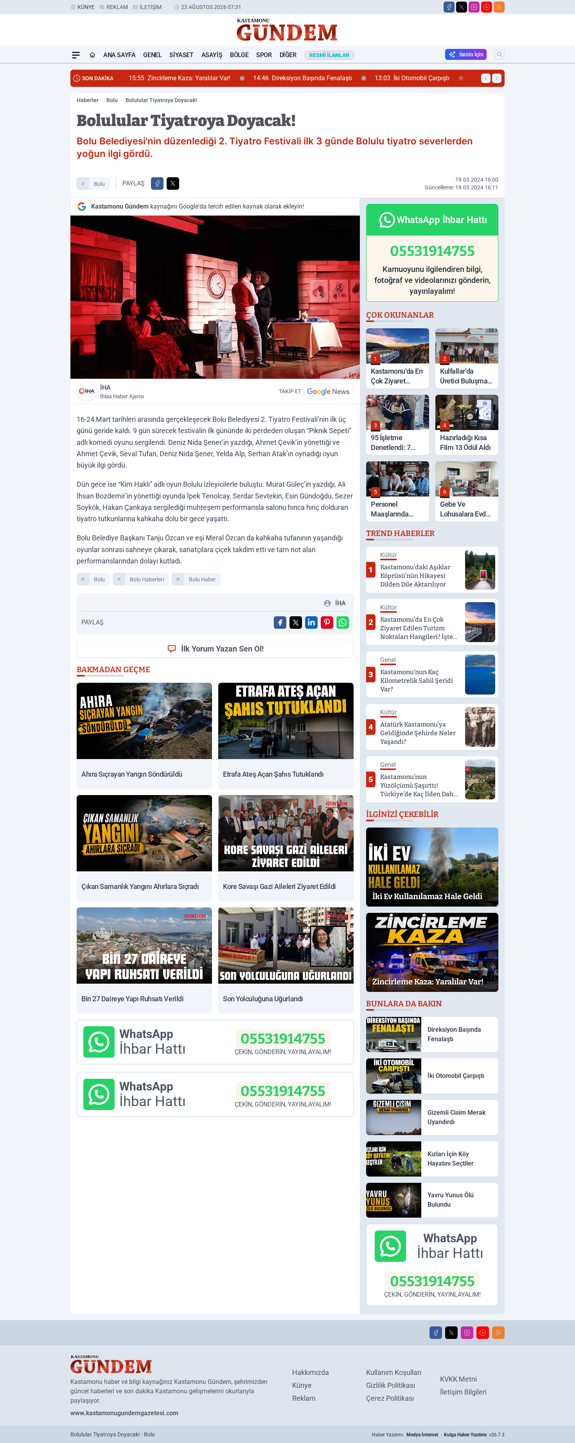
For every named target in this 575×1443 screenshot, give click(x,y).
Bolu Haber (202, 579)
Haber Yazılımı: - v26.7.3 (438, 1435)
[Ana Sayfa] (92, 55)
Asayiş (212, 55)
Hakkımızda (310, 1372)
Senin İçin (471, 54)
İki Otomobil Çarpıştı (298, 78)
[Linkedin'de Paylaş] (311, 622)
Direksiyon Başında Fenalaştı (188, 78)
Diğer (288, 55)
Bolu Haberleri (147, 579)
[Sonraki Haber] (496, 78)
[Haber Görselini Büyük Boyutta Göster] (215, 297)
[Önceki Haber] (486, 78)
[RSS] (499, 7)
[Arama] (499, 54)
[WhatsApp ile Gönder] (342, 622)
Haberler (88, 100)
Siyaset (181, 55)
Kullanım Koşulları (393, 1372)
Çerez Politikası (390, 1398)
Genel (152, 55)
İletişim (151, 7)
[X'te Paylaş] (173, 183)
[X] (461, 7)
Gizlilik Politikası (390, 1385)
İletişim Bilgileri (463, 1392)
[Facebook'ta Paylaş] (157, 183)
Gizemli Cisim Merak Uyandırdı (409, 78)
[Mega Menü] (75, 55)
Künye (86, 7)
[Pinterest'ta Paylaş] (327, 622)
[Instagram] (474, 7)
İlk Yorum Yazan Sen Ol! (222, 648)
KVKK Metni (458, 1379)
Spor (263, 55)
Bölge (239, 55)
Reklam (117, 7)
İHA (122, 391)
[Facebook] (449, 7)
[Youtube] (486, 7)
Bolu (112, 100)
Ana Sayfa (119, 55)
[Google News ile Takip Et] (328, 391)
